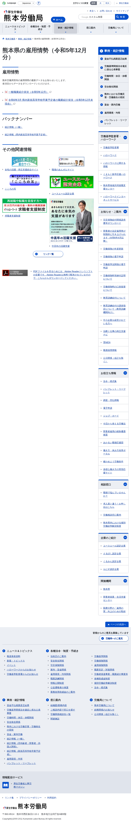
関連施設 (54, 718)
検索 (122, 17)
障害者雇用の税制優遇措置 (114, 433)
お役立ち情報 (108, 373)
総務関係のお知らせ (104, 709)
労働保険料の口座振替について (114, 288)
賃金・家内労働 (112, 104)
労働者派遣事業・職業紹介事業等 (111, 674)
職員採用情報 (110, 350)
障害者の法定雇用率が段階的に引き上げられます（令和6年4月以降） (114, 236)
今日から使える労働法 (114, 423)
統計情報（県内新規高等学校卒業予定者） (26, 134)
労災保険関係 (57, 665)
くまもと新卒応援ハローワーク (114, 176)
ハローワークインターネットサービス (114, 198)
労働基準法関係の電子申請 (114, 266)
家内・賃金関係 (58, 669)
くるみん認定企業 (112, 561)
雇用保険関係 (101, 665)
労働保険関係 (101, 660)
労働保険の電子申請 (113, 256)
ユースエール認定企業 (114, 545)
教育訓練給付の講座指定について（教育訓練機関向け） (114, 309)
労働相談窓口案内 (112, 515)
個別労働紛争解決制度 (105, 683)
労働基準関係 (101, 656)
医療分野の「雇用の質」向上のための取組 (114, 610)
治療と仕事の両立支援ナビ (114, 333)
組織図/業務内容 (58, 705)
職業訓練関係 (57, 678)
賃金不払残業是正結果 (115, 58)
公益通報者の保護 (59, 687)
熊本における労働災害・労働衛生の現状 (114, 96)
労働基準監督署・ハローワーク (111, 138)
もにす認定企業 (111, 569)
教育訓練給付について (114, 298)
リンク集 (9, 797)
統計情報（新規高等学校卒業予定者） (23, 753)
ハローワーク (110, 155)
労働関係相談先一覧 (60, 714)
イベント (11, 665)
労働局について (103, 700)
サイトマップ (122, 11)
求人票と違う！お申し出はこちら (114, 505)
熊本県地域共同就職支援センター (114, 187)
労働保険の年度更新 (113, 248)
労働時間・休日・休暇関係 (115, 78)
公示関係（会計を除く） (113, 360)
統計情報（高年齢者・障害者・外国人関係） (23, 745)
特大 (107, 3)
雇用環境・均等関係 (60, 674)
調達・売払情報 (111, 400)
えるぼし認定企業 (112, 553)
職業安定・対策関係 (104, 669)
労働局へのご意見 (114, 638)
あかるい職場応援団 (113, 442)
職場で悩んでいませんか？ (114, 494)
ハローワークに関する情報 (114, 165)
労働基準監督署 (111, 147)
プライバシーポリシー (30, 797)
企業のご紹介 (108, 538)
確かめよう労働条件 (113, 461)
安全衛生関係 (111, 86)
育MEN (106, 342)
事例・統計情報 (114, 50)
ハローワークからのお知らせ (21, 669)
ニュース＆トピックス (19, 651)
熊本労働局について (104, 705)
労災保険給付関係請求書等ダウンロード (114, 221)
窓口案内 (55, 700)
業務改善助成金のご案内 (62, 692)
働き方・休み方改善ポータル (114, 452)
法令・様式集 (110, 381)
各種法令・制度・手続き (64, 651)
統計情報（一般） (14, 127)
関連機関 (106, 581)
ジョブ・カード (111, 416)
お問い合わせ (106, 11)
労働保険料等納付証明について (114, 277)
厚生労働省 (124, 3)
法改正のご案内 (58, 656)
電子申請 (107, 408)
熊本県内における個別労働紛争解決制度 (114, 524)
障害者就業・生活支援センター (114, 598)
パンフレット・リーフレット (115, 122)
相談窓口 (106, 484)
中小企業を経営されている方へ (114, 322)
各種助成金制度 (102, 678)
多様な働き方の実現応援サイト (114, 471)
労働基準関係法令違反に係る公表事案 (115, 68)
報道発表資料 (13, 656)
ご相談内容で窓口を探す (62, 709)
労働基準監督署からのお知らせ (22, 674)
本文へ (92, 11)
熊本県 (106, 589)
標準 (93, 3)
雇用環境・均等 (112, 112)
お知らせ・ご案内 (111, 211)
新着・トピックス (16, 660)
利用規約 (51, 797)
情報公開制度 (57, 683)
